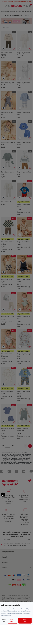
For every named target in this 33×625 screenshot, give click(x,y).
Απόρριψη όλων (4, 620)
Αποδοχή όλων (24, 620)
